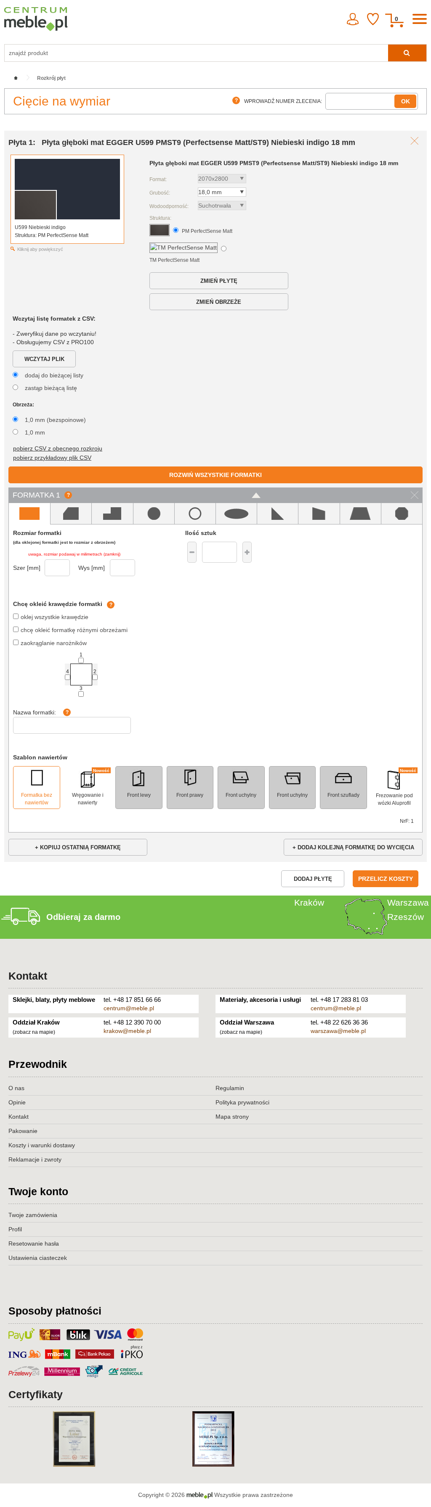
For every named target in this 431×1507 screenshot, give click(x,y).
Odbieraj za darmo (83, 917)
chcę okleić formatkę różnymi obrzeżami (74, 630)
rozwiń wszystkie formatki (215, 475)
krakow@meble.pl (127, 1031)
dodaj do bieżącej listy (54, 375)
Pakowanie (22, 1131)
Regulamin (230, 1088)
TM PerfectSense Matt (174, 260)
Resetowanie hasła (33, 1243)
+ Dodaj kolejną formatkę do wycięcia (353, 847)
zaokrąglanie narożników (54, 643)
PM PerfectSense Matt (207, 231)
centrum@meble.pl (129, 1008)
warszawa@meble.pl (338, 1031)
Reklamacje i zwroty (34, 1159)
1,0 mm (35, 432)
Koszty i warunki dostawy (41, 1145)
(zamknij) (112, 554)
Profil (15, 1229)
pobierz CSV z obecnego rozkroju (57, 448)
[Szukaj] (407, 53)
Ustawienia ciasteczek (37, 1257)
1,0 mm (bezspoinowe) (55, 419)
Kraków (309, 902)
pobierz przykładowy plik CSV (52, 457)
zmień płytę (218, 281)
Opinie (17, 1102)
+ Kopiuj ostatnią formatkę (78, 847)
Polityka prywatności (242, 1102)
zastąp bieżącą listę (51, 388)
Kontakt (27, 976)
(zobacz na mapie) (34, 1032)
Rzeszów (405, 917)
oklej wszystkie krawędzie (54, 617)
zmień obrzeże (218, 302)
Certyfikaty (35, 1394)
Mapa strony (232, 1116)
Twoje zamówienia (32, 1215)
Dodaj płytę (313, 879)
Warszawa (408, 902)
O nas (16, 1088)
